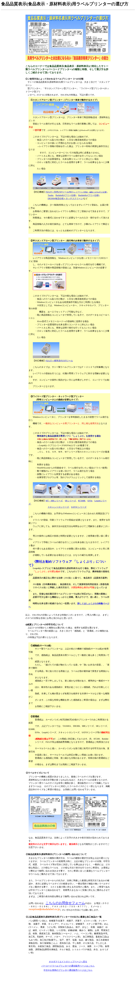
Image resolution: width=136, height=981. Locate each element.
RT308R (81, 501)
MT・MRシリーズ (54, 501)
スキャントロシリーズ (58, 507)
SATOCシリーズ (78, 507)
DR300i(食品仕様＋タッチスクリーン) (65, 198)
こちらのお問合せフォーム (65, 903)
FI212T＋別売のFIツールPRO (76, 192)
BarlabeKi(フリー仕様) (66, 195)
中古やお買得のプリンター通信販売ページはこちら (68, 970)
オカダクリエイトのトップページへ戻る (68, 961)
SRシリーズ (70, 501)
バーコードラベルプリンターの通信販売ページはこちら (68, 966)
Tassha (50, 195)
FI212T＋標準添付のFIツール (59, 361)
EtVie (90, 501)
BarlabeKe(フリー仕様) (88, 195)
